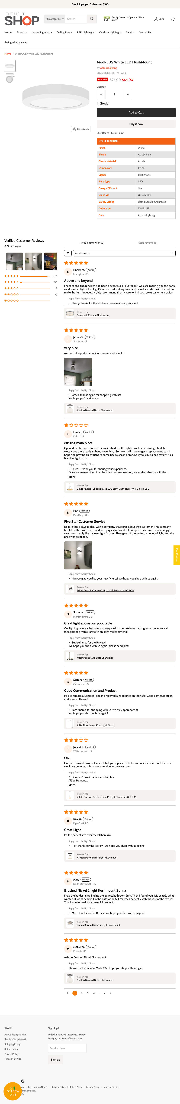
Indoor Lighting (41, 32)
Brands (21, 32)
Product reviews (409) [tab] (92, 242)
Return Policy (11, 1049)
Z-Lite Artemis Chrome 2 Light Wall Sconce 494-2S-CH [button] (105, 590)
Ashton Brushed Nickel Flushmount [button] (95, 410)
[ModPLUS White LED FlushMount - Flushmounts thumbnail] (9, 66)
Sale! (129, 32)
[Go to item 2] (33, 261)
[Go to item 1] (14, 261)
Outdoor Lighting (109, 32)
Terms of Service (12, 1058)
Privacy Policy (11, 1054)
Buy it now (136, 124)
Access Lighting (108, 67)
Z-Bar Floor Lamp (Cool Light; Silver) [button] (95, 725)
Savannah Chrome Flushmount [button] (93, 315)
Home (8, 32)
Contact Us (145, 32)
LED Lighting (84, 32)
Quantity (101, 86)
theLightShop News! (16, 42)
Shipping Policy (12, 1044)
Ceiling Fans (63, 32)
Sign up (55, 1059)
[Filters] (68, 253)
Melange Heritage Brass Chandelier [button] (95, 657)
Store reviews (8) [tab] (147, 242)
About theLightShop (15, 1034)
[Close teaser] (23, 1081)
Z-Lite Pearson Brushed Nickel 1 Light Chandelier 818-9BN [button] (107, 797)
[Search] (92, 19)
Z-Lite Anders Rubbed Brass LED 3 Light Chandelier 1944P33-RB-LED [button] (113, 488)
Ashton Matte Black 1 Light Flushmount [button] (97, 857)
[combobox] (76, 19)
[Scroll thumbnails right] (53, 261)
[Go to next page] (112, 993)
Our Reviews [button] (176, 555)
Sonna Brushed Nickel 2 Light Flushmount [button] (98, 925)
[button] (30, 276)
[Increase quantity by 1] (127, 94)
